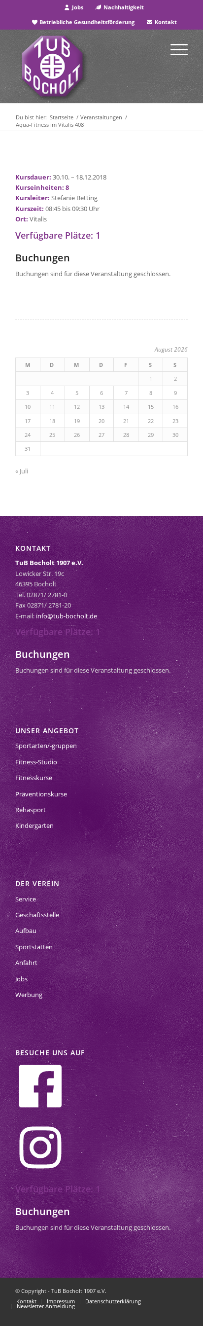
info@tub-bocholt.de (66, 615)
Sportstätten (34, 946)
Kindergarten (34, 825)
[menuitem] (74, 7)
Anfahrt (26, 962)
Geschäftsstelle (37, 914)
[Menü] (174, 49)
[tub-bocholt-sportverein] (52, 66)
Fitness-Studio (36, 761)
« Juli (21, 470)
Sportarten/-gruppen (46, 745)
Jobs (76, 7)
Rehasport (30, 809)
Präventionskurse (41, 793)
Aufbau (25, 930)
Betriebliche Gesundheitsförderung (86, 22)
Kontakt (165, 22)
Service (25, 899)
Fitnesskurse (33, 777)
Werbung (28, 994)
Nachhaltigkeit (123, 7)
